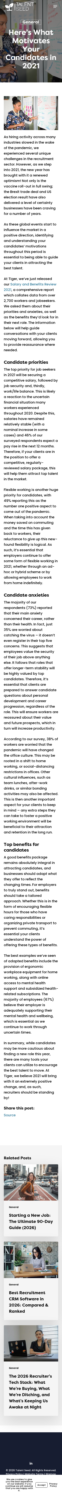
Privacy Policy (14, 1474)
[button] (55, 6)
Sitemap (51, 1474)
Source (10, 1115)
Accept (41, 1485)
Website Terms (34, 1474)
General (31, 22)
